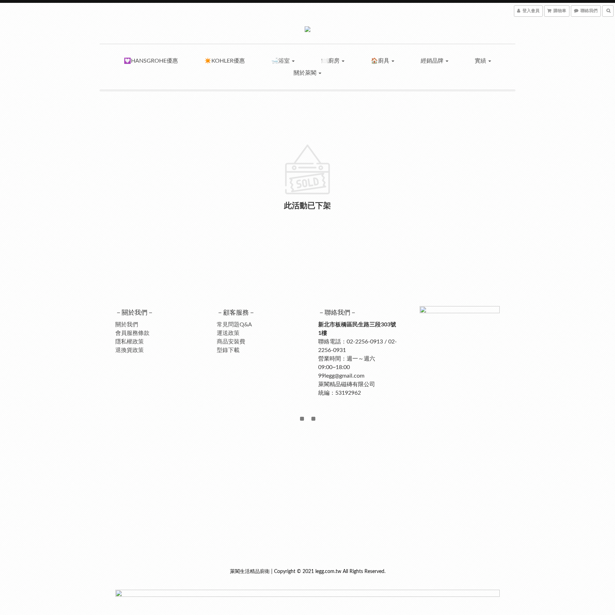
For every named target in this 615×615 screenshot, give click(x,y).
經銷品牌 (433, 61)
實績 (481, 61)
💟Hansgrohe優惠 (151, 61)
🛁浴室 (281, 61)
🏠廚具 (381, 61)
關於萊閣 (306, 73)
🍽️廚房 (331, 61)
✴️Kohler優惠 (224, 61)
